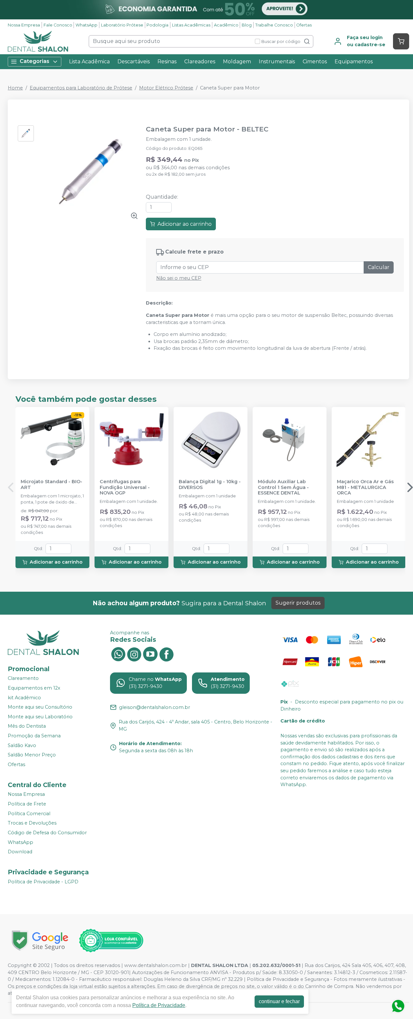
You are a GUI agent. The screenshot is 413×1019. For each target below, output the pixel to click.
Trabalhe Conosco (274, 25)
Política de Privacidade (158, 1005)
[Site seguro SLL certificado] (40, 940)
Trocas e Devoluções (32, 823)
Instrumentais (277, 61)
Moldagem (237, 61)
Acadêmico (226, 25)
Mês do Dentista (27, 726)
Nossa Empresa (24, 25)
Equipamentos (354, 61)
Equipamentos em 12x (34, 688)
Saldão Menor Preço (32, 755)
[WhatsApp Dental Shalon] (118, 653)
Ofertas (304, 25)
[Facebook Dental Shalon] (166, 653)
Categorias (34, 61)
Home (15, 88)
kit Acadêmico (24, 698)
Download (20, 852)
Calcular (378, 267)
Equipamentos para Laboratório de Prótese (81, 88)
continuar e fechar (279, 1001)
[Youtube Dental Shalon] (150, 653)
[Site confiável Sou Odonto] (111, 940)
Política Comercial (29, 813)
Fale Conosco (58, 25)
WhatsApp (86, 25)
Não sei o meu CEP (178, 278)
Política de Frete (27, 804)
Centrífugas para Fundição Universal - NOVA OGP (125, 487)
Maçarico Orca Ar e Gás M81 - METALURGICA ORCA (365, 487)
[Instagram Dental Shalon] (134, 653)
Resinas (166, 61)
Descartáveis (133, 61)
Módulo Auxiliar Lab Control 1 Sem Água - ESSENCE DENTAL (283, 487)
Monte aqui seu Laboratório (40, 717)
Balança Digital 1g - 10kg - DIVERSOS (210, 484)
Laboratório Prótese (122, 25)
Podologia (157, 25)
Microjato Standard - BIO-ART (51, 484)
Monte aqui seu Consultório (40, 707)
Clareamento (23, 678)
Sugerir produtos (298, 603)
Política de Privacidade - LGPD (43, 882)
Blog (247, 25)
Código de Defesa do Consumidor (47, 833)
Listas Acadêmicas (191, 25)
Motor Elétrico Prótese (166, 88)
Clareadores (199, 61)
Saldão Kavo (22, 745)
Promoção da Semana (34, 736)
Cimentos (315, 61)
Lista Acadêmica (89, 61)
